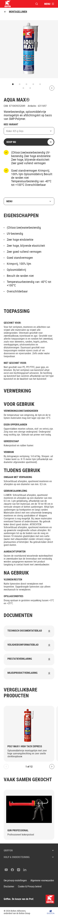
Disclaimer (9, 886)
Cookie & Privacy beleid (29, 886)
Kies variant (11, 124)
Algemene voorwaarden (42, 880)
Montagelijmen (18, 11)
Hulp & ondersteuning (17, 857)
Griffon (8, 850)
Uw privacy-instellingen (15, 880)
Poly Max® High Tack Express (24, 746)
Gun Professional (17, 830)
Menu (9, 201)
